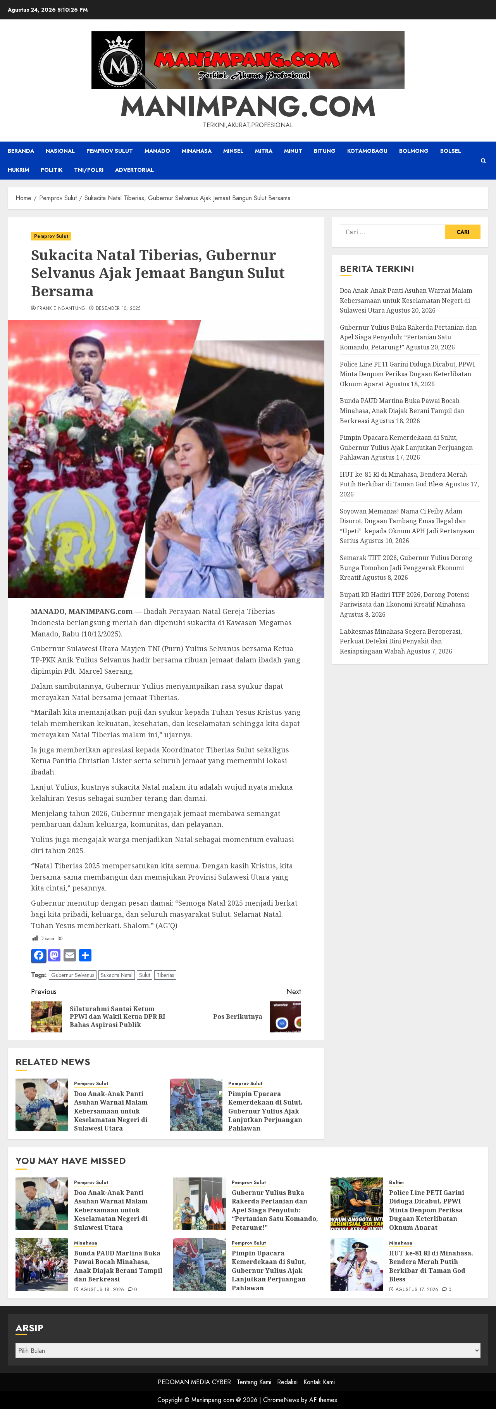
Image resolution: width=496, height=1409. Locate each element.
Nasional (60, 151)
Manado (157, 151)
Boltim (396, 1182)
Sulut (144, 975)
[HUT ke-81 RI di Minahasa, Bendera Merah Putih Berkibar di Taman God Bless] (357, 1264)
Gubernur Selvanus (72, 975)
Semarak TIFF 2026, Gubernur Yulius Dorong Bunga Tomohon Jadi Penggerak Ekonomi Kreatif (406, 567)
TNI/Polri (88, 170)
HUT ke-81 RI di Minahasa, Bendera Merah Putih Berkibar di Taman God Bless (403, 479)
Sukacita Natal (117, 975)
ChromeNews (281, 1399)
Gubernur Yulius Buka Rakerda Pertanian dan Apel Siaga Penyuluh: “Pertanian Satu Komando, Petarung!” (408, 337)
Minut (293, 151)
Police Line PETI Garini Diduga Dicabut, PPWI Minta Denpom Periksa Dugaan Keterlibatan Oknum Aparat (407, 374)
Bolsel (450, 151)
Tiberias (165, 975)
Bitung (325, 151)
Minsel (233, 151)
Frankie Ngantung (61, 309)
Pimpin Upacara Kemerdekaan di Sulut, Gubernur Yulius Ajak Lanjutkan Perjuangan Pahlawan (265, 1111)
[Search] (483, 160)
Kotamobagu (367, 151)
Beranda (21, 151)
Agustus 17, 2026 (417, 1290)
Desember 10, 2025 (118, 309)
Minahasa (197, 151)
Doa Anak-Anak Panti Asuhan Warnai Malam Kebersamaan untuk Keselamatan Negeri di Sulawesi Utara (111, 1111)
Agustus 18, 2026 (102, 1290)
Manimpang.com (248, 106)
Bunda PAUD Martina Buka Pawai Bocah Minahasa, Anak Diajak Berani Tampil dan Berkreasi (402, 410)
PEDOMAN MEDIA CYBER (194, 1382)
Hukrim (18, 170)
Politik (51, 170)
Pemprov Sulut (109, 151)
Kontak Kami (319, 1382)
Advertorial (134, 170)
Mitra (263, 151)
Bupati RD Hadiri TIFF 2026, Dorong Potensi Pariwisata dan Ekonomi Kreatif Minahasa (404, 599)
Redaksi (287, 1382)
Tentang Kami (254, 1382)
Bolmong (414, 151)
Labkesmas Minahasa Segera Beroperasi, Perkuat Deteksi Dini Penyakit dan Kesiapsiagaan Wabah (401, 641)
